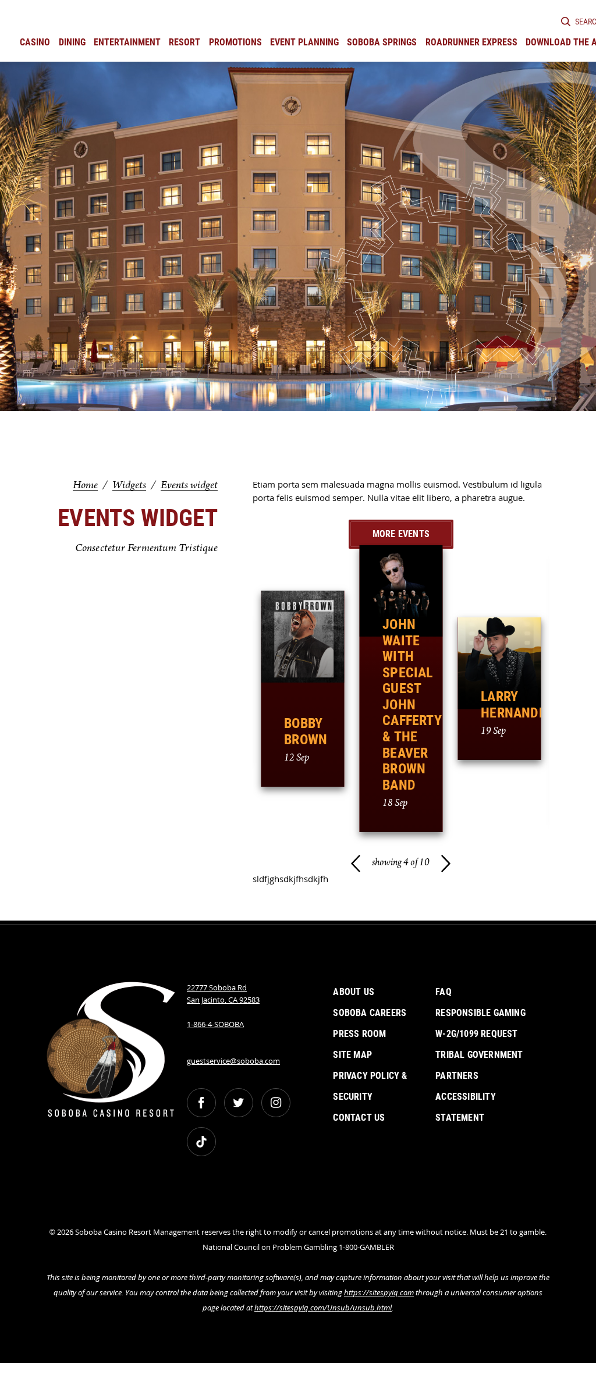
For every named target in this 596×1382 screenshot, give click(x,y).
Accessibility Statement (465, 1107)
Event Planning (304, 42)
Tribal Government (479, 1054)
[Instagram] (275, 1102)
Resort (184, 42)
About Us (353, 991)
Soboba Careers (369, 1012)
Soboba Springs (382, 42)
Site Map (352, 1054)
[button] (355, 863)
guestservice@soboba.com (233, 1061)
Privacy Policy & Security (370, 1086)
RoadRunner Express (471, 42)
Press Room (359, 1033)
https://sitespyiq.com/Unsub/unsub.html (323, 1307)
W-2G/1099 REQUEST (476, 1033)
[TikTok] (201, 1141)
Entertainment (127, 42)
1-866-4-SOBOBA (215, 1024)
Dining (72, 42)
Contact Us (359, 1117)
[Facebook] (201, 1102)
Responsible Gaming (480, 1012)
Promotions (235, 42)
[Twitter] (238, 1102)
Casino (35, 42)
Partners (456, 1075)
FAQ (443, 991)
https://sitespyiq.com (379, 1292)
